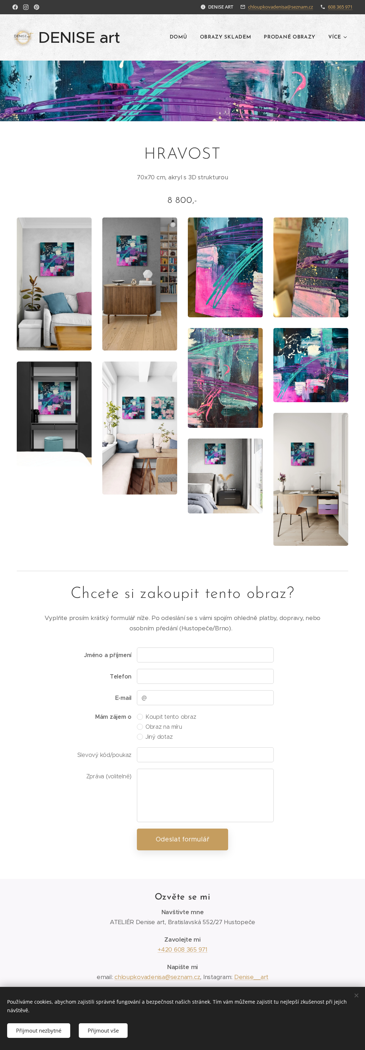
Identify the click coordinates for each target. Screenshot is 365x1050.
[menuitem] (178, 37)
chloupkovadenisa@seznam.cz (280, 7)
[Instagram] (25, 7)
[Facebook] (15, 7)
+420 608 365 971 (182, 949)
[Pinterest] (36, 7)
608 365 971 (340, 7)
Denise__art (251, 977)
